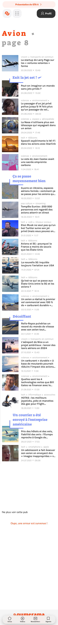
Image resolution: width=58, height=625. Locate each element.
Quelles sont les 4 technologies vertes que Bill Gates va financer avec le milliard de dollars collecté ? (38, 382)
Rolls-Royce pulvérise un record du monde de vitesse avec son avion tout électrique (37, 326)
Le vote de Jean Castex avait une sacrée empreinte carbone (37, 162)
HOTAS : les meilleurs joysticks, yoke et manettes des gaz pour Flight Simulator (37, 400)
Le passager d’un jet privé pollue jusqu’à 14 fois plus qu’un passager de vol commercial (37, 106)
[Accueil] (7, 13)
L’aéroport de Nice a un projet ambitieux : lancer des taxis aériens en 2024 (38, 345)
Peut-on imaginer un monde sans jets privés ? (38, 87)
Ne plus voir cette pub (15, 512)
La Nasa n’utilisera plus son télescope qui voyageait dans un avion (38, 125)
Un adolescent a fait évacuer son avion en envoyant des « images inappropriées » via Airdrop (38, 453)
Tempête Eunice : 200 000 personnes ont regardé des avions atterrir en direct (37, 209)
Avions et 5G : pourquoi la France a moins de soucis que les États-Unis (36, 246)
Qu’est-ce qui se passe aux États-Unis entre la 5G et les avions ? (37, 283)
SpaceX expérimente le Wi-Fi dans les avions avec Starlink (38, 142)
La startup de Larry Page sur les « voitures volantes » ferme (37, 63)
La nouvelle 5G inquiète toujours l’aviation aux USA (37, 264)
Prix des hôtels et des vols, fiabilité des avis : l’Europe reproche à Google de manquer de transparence (37, 434)
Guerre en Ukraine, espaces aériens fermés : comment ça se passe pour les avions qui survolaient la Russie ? (38, 191)
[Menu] (17, 13)
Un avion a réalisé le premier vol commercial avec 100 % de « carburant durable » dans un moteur (38, 302)
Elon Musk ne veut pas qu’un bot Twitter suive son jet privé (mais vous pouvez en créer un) (38, 228)
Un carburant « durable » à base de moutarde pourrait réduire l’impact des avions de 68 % (37, 363)
